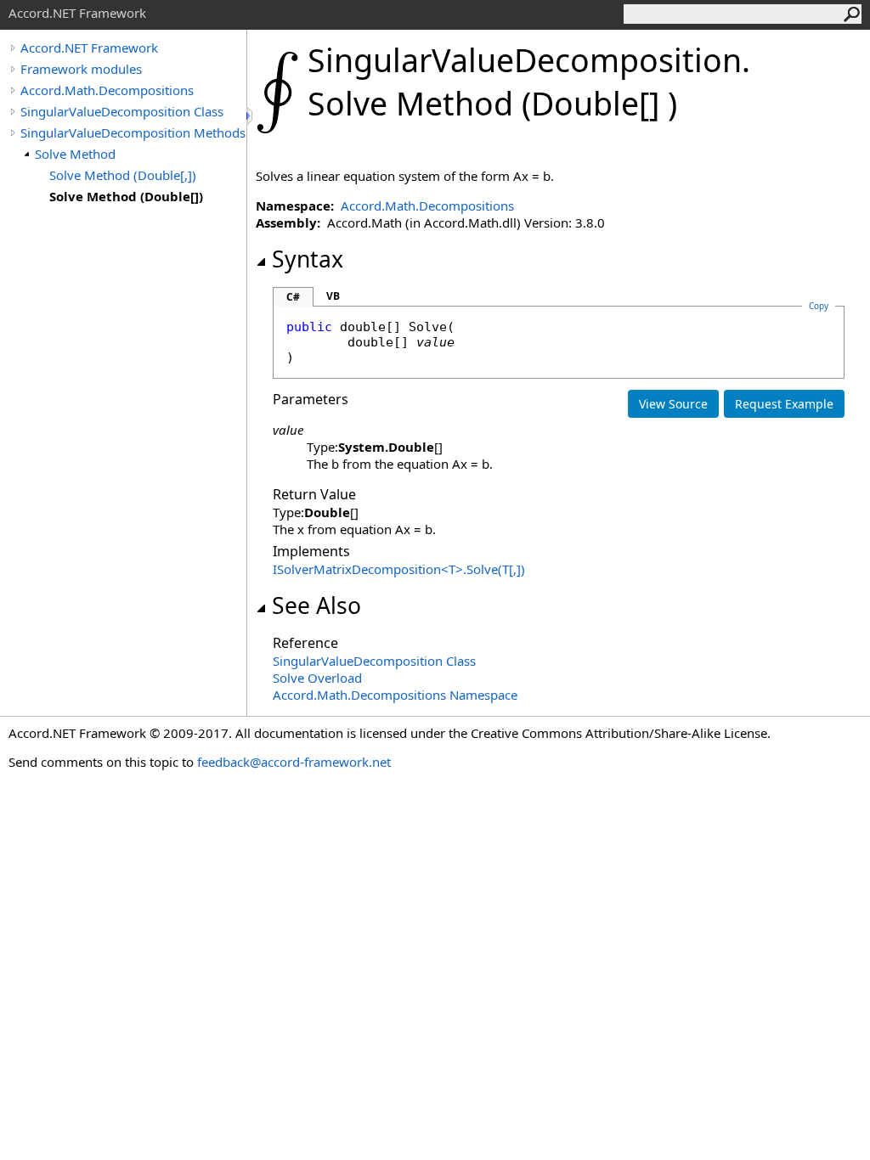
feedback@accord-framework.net (294, 761)
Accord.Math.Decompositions (107, 90)
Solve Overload (317, 677)
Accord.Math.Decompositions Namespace (395, 694)
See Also (316, 605)
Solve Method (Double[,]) (122, 174)
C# (293, 297)
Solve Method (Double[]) (126, 196)
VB (333, 296)
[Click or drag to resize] (250, 116)
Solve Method (75, 153)
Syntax (307, 259)
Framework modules (81, 68)
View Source (673, 404)
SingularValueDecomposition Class (121, 111)
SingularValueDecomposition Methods (133, 132)
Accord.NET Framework (89, 47)
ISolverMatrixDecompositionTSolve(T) (399, 568)
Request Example (784, 404)
